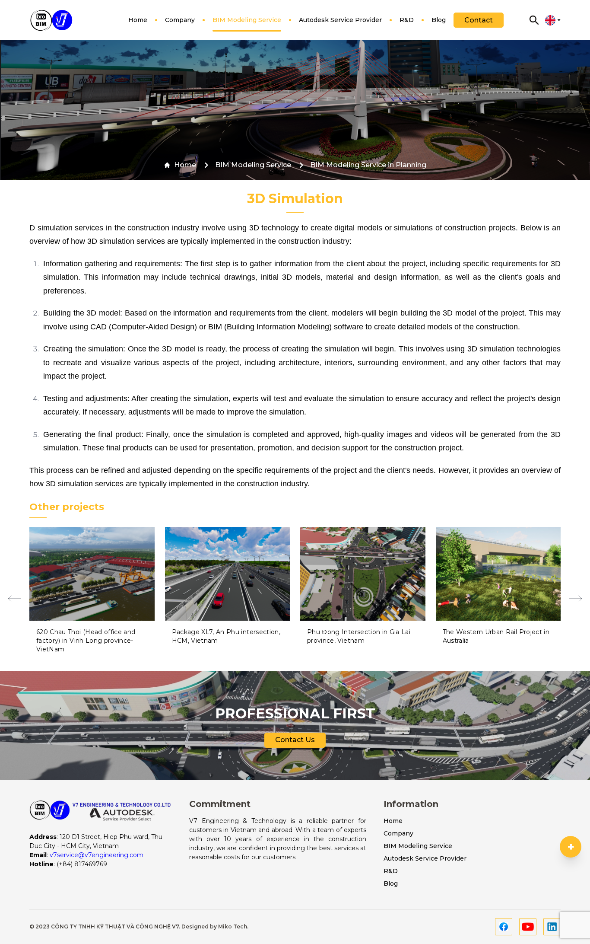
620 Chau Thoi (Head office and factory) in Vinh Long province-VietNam (86, 640)
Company (180, 20)
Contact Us (295, 740)
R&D (407, 20)
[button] (14, 598)
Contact (478, 20)
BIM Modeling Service (247, 20)
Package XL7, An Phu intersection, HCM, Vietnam (226, 636)
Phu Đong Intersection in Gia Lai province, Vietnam (358, 636)
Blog (438, 20)
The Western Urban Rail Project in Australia (496, 636)
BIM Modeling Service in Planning (368, 165)
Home (137, 20)
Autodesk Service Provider (340, 20)
